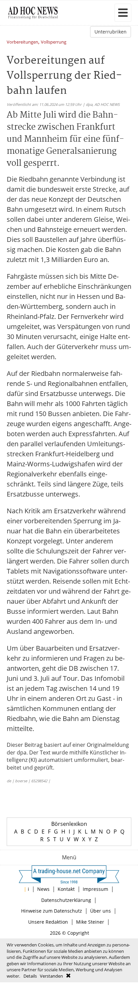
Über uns (100, 911)
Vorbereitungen (22, 42)
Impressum (95, 889)
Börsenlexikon (69, 824)
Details (30, 976)
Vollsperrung (53, 42)
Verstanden (51, 976)
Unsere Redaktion (48, 922)
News (43, 889)
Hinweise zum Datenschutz (51, 911)
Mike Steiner (90, 922)
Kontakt (66, 889)
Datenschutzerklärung (66, 900)
